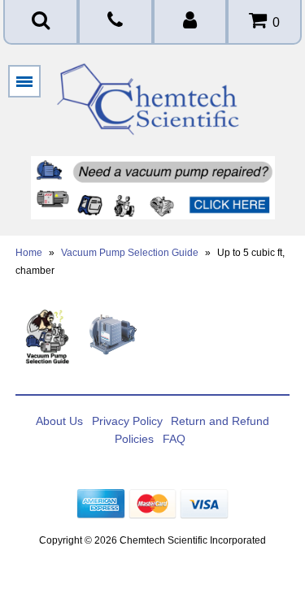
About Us (59, 420)
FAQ (174, 438)
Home (28, 252)
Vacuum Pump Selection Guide (129, 252)
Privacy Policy (127, 420)
